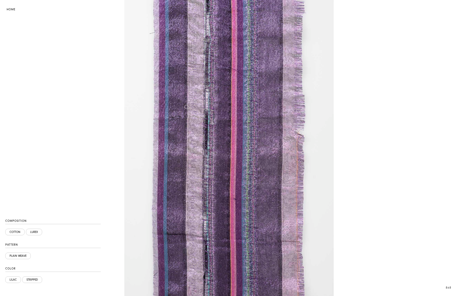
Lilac (13, 279)
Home (11, 9)
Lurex (34, 232)
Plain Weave (18, 256)
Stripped (32, 279)
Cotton (15, 232)
